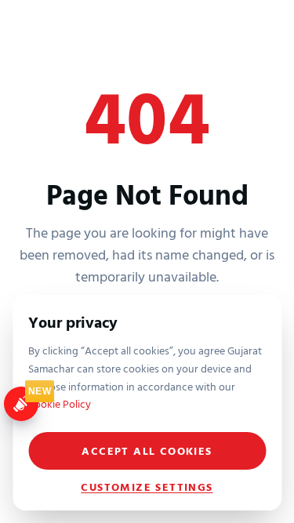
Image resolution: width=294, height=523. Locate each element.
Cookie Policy (59, 403)
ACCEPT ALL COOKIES (147, 450)
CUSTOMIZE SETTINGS (146, 487)
